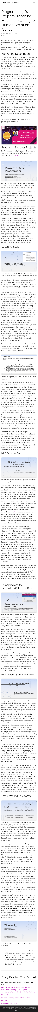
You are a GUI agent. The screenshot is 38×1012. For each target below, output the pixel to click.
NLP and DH (5, 1001)
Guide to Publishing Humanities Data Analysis (15, 998)
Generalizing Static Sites (9, 1004)
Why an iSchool (6, 995)
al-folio (34, 1007)
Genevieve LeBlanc (11, 2)
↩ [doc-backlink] (22, 964)
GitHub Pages (14, 1008)
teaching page (14, 155)
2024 (4, 35)
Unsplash (26, 1008)
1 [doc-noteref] (14, 511)
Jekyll (29, 1007)
